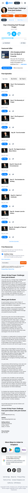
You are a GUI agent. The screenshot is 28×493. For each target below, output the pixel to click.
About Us (13, 477)
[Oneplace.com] (9, 3)
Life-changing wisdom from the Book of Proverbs (17, 54)
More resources (18, 68)
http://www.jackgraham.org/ (8, 419)
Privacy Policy (21, 477)
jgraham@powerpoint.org (7, 414)
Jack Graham (11, 12)
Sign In (17, 3)
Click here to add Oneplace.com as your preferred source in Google (15, 462)
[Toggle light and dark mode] (25, 3)
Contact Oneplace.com (18, 480)
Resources (11, 20)
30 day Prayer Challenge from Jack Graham (17, 9)
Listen (4, 20)
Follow (7, 15)
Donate (20, 16)
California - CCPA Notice (14, 483)
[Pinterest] (14, 470)
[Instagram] (19, 470)
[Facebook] (9, 470)
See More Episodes (14, 241)
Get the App (6, 477)
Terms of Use (7, 480)
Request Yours (7, 68)
